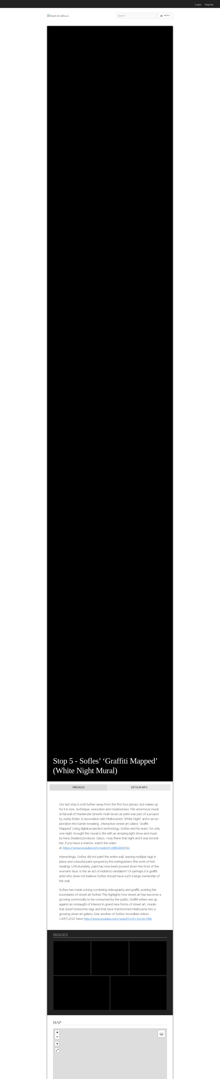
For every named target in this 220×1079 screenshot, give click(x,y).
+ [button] (57, 1032)
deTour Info (139, 787)
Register (209, 4)
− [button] (57, 1037)
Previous (78, 787)
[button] (57, 1043)
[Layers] (161, 1033)
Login (198, 4)
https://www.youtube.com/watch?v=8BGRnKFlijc (96, 848)
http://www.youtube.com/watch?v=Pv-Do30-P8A (118, 918)
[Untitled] (72, 958)
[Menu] (165, 16)
